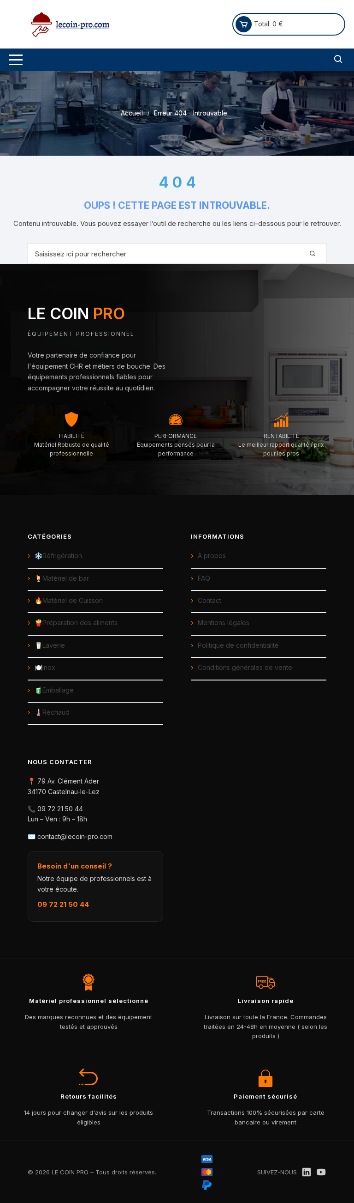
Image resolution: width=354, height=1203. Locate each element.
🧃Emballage (54, 690)
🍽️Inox (45, 667)
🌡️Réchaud (52, 712)
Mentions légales (223, 622)
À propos (212, 555)
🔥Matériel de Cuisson (69, 600)
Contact (209, 600)
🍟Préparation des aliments (76, 622)
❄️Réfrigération (58, 555)
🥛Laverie (50, 645)
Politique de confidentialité (238, 645)
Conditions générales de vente (245, 667)
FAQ (204, 578)
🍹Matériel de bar (62, 578)
